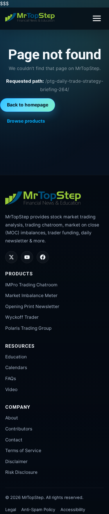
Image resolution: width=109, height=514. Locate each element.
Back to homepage (27, 105)
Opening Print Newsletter (32, 306)
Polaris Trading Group (28, 328)
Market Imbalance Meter (31, 295)
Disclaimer (16, 461)
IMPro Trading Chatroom (31, 285)
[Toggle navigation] (97, 18)
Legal (10, 509)
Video (11, 389)
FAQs (10, 378)
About (11, 418)
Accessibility (72, 509)
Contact (13, 440)
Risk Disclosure (21, 472)
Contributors (18, 429)
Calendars (16, 367)
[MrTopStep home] (30, 17)
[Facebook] (43, 257)
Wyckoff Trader (22, 317)
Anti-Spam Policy (38, 509)
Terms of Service (23, 450)
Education (16, 357)
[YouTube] (27, 257)
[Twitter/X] (11, 257)
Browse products (26, 121)
